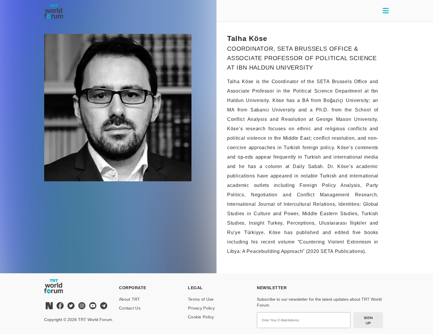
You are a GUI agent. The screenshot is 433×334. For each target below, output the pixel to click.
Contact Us (130, 308)
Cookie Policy (201, 317)
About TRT (129, 299)
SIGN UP (368, 320)
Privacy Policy (201, 308)
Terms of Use (201, 299)
